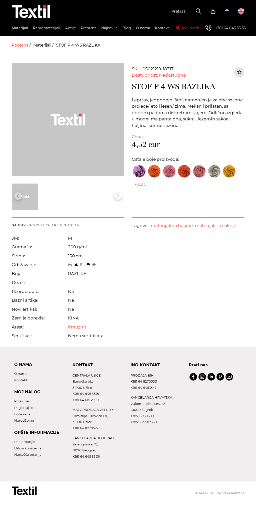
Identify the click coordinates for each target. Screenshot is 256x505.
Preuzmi (77, 326)
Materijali (42, 45)
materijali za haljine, (172, 225)
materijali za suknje (215, 225)
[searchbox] (154, 11)
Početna (21, 45)
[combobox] (155, 11)
